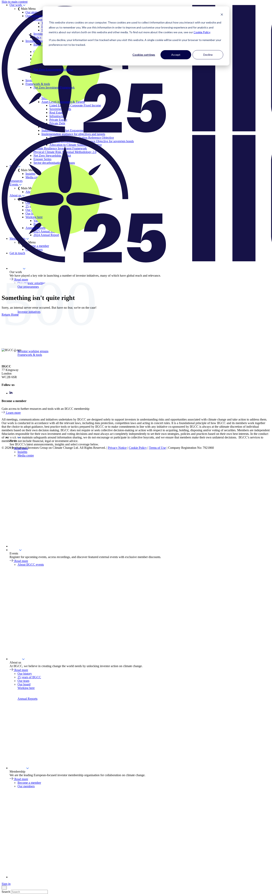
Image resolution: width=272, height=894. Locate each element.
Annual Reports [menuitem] (35, 227)
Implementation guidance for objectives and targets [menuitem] (73, 134)
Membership (18, 768)
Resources (16, 546)
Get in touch (17, 877)
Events (14, 549)
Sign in (6, 883)
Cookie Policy (202, 32)
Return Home (10, 314)
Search (6, 891)
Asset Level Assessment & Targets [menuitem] (63, 101)
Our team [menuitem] (23, 680)
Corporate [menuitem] (39, 19)
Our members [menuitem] (26, 786)
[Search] (4, 888)
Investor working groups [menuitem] (33, 351)
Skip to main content (14, 1)
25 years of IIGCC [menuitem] (29, 677)
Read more (21, 448)
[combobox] (29, 892)
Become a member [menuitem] (29, 782)
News (14, 437)
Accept (175, 54)
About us (16, 659)
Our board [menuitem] (24, 684)
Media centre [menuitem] (26, 455)
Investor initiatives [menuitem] (36, 41)
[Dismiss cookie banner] (221, 15)
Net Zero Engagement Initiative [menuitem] (53, 69)
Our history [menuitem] (25, 673)
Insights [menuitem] (22, 452)
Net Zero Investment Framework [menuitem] (54, 87)
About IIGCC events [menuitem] (31, 564)
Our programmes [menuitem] (36, 16)
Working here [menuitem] (34, 217)
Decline (208, 54)
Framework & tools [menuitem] (37, 84)
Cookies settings (143, 54)
